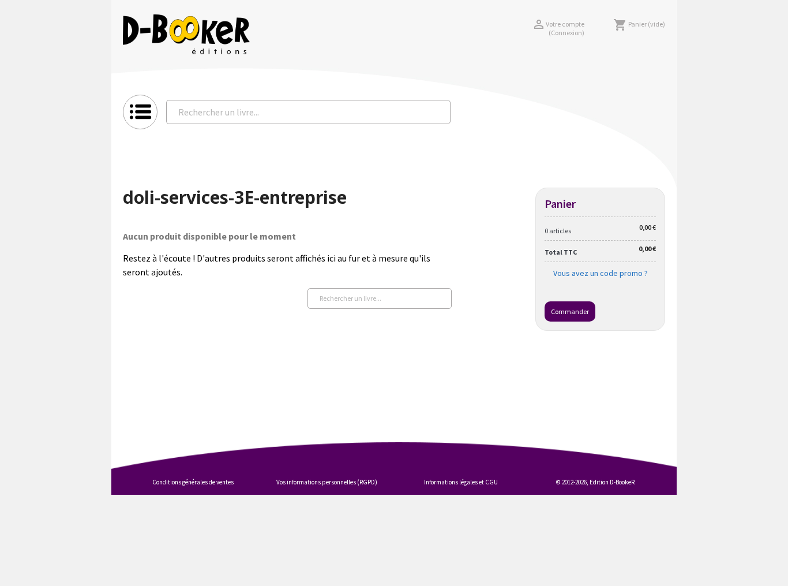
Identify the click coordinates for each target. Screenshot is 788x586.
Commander (570, 311)
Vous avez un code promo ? (600, 273)
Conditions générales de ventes (193, 482)
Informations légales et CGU (461, 482)
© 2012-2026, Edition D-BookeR (595, 482)
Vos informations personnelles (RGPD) (326, 482)
